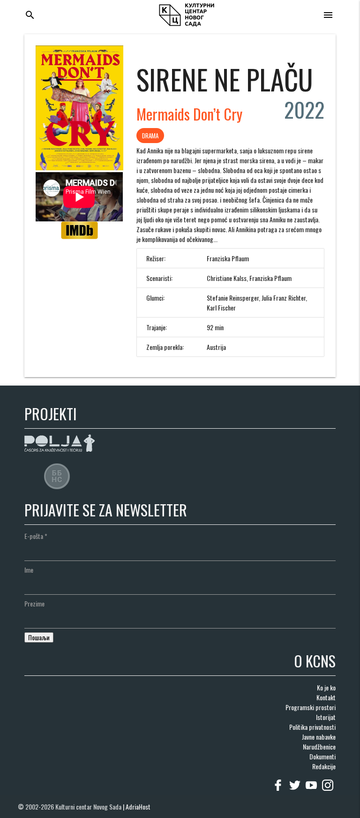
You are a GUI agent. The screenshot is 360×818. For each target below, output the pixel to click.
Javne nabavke (319, 737)
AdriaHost (138, 806)
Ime (28, 570)
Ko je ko (326, 687)
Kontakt (326, 697)
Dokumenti (322, 756)
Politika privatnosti (312, 727)
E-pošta (35, 536)
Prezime (34, 603)
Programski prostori (310, 707)
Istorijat (326, 717)
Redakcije (324, 766)
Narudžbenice (319, 746)
